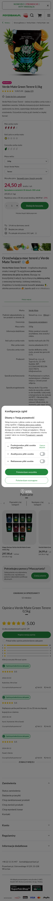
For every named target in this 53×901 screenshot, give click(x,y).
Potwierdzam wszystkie (26, 472)
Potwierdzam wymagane (26, 480)
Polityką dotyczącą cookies (29, 425)
